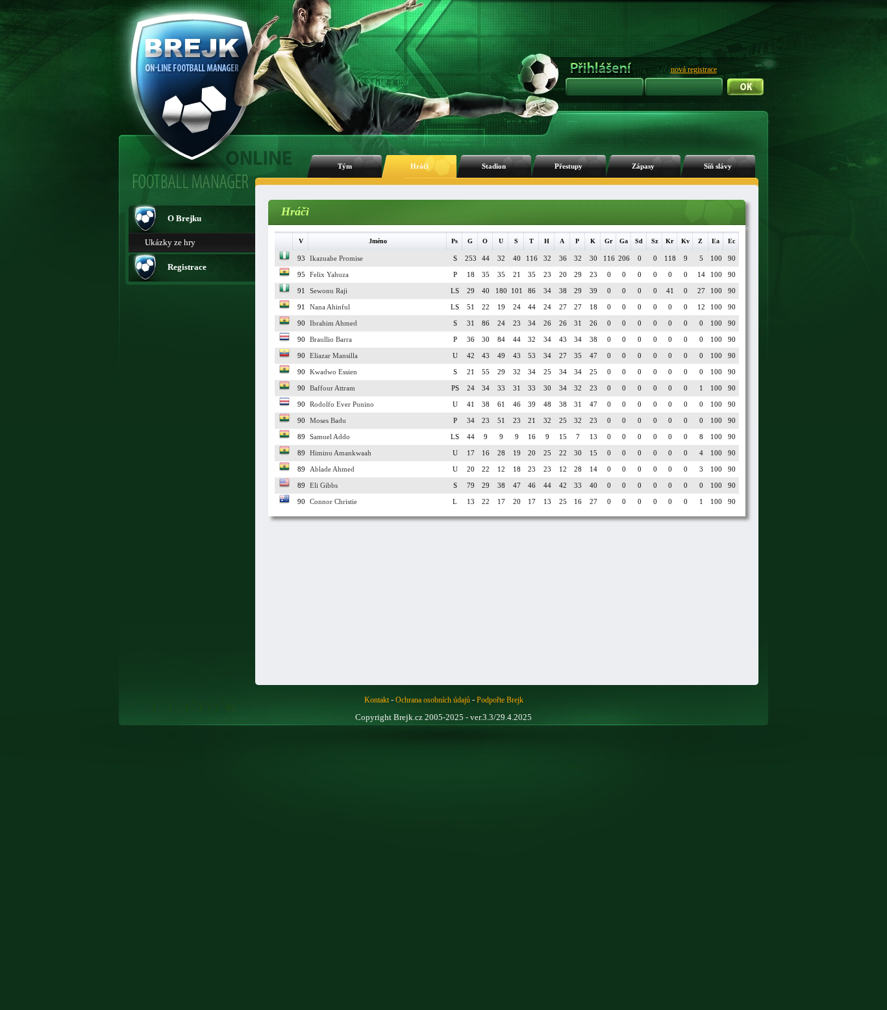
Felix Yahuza (329, 274)
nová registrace (694, 69)
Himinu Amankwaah (340, 453)
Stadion (494, 166)
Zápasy (643, 166)
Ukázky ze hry (170, 242)
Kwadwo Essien (333, 372)
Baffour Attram (332, 388)
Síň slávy (718, 166)
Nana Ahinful (330, 307)
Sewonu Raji (328, 291)
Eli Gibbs (324, 485)
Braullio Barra (331, 339)
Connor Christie (333, 501)
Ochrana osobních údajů (432, 699)
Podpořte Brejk (500, 699)
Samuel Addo (330, 436)
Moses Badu (328, 420)
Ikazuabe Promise (336, 258)
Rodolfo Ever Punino (342, 404)
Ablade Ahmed (332, 469)
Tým (345, 166)
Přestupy (568, 166)
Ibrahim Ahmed (333, 323)
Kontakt (376, 699)
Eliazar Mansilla (334, 355)
